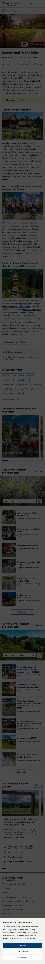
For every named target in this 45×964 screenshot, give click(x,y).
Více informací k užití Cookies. (23, 938)
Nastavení (22, 957)
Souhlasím (22, 945)
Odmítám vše (22, 951)
